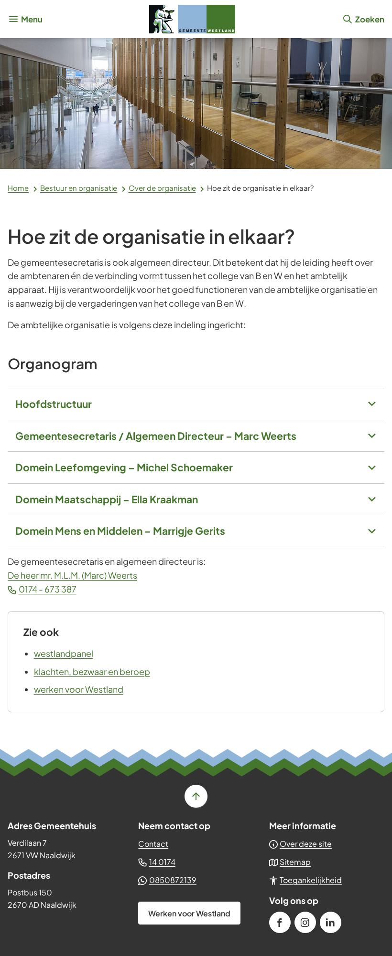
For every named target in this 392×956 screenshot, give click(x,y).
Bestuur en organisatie (78, 187)
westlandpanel (63, 653)
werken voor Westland (78, 689)
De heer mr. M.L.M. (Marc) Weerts (72, 575)
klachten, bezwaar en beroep (92, 671)
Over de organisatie (162, 187)
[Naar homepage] (192, 19)
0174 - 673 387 (47, 588)
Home (18, 187)
